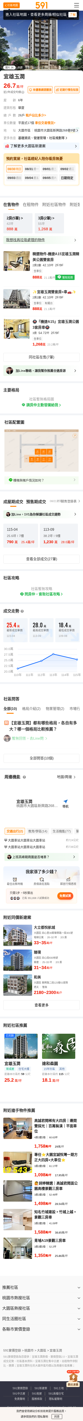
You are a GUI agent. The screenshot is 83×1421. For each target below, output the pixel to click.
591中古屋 (19, 1393)
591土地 (59, 1388)
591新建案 (41, 1388)
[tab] (13, 502)
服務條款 (37, 1399)
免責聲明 (19, 1399)
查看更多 (42, 1005)
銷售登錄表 (69, 501)
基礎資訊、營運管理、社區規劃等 (41, 138)
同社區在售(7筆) (41, 357)
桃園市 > (30, 1350)
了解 (72, 14)
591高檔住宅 (56, 1393)
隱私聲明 (42, 1416)
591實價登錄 (20, 1388)
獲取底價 (67, 277)
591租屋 (37, 1393)
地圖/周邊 (65, 777)
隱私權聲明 (55, 1399)
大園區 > (43, 1350)
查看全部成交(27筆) (41, 559)
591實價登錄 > (13, 1350)
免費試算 (65, 895)
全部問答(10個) (42, 758)
